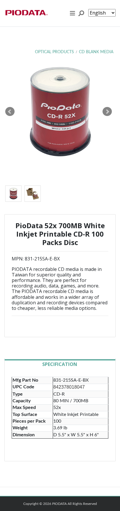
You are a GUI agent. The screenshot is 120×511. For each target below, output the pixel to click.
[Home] (26, 13)
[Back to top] (111, 500)
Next (107, 111)
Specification (59, 364)
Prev (10, 111)
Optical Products (54, 52)
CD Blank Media (96, 52)
